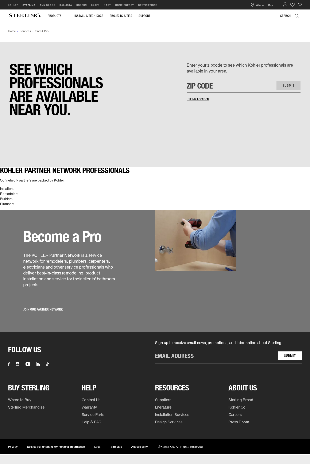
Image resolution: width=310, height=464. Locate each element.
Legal (97, 446)
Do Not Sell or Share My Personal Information (56, 446)
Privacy (13, 446)
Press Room (238, 422)
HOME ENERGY (124, 5)
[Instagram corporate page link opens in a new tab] (17, 364)
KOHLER (13, 5)
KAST (107, 5)
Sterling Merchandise (26, 407)
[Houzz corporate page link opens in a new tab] (38, 364)
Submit (290, 356)
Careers (235, 414)
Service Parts (93, 414)
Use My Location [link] (198, 99)
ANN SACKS (47, 5)
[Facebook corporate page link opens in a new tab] (8, 364)
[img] (24, 15)
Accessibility (139, 446)
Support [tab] (145, 15)
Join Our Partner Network (43, 309)
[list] (228, 351)
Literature (163, 407)
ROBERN (81, 5)
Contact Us (91, 399)
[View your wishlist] (292, 4)
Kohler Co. (237, 407)
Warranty (89, 407)
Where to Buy (19, 399)
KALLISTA (65, 5)
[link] (300, 4)
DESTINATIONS (148, 5)
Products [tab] (55, 15)
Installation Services (172, 414)
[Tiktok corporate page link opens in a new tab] (47, 364)
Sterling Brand (240, 399)
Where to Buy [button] (264, 5)
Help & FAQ (91, 422)
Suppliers (163, 399)
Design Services (168, 422)
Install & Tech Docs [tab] (89, 15)
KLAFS (95, 5)
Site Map (116, 446)
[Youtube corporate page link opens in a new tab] (28, 364)
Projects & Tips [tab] (121, 15)
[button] (285, 4)
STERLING (29, 5)
